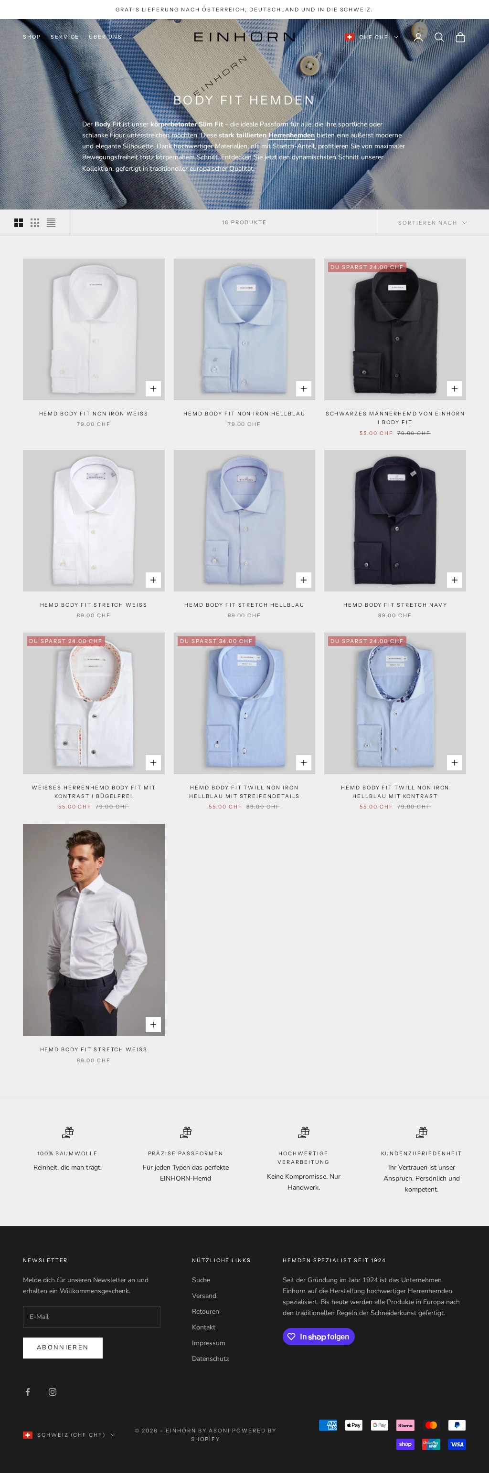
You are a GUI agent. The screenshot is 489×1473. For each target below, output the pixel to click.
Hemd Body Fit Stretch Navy (395, 605)
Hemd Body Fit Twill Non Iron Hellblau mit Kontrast (395, 792)
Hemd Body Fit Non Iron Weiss (94, 414)
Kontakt (203, 1327)
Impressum (208, 1343)
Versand (204, 1295)
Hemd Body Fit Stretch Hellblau (244, 605)
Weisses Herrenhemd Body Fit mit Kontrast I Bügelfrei (94, 792)
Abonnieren (63, 1347)
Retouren (205, 1311)
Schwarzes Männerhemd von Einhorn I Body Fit (395, 418)
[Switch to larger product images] (18, 223)
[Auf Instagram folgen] (52, 1392)
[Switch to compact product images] (51, 223)
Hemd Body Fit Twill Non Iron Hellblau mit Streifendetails (244, 792)
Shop (32, 37)
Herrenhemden (291, 135)
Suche (201, 1280)
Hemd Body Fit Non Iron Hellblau (244, 414)
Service (65, 37)
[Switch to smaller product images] (35, 223)
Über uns (105, 37)
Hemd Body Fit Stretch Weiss (94, 605)
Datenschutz (210, 1358)
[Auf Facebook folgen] (27, 1392)
